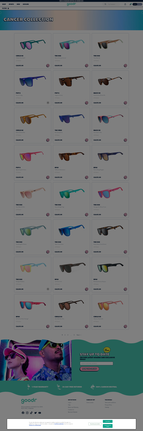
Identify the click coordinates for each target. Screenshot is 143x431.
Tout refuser (107, 421)
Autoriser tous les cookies (107, 426)
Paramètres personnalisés (95, 423)
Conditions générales (58, 424)
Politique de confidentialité (35, 425)
